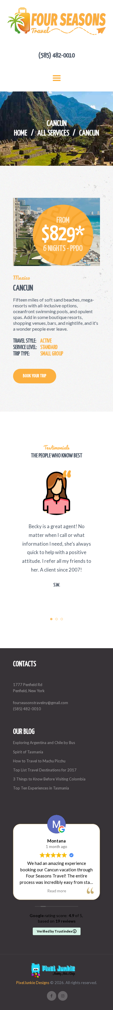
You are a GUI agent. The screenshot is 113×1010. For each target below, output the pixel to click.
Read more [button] (56, 891)
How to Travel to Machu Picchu (39, 761)
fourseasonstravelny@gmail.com (40, 702)
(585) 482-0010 (27, 708)
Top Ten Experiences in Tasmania (41, 788)
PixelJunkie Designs (32, 982)
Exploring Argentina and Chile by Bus (44, 742)
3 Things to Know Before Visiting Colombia (49, 779)
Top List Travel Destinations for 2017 (44, 770)
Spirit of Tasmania (28, 752)
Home (20, 133)
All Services (53, 133)
